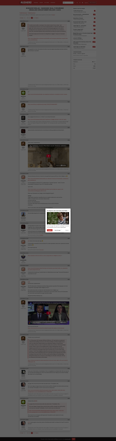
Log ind (49, 230)
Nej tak (66, 230)
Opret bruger (57, 230)
